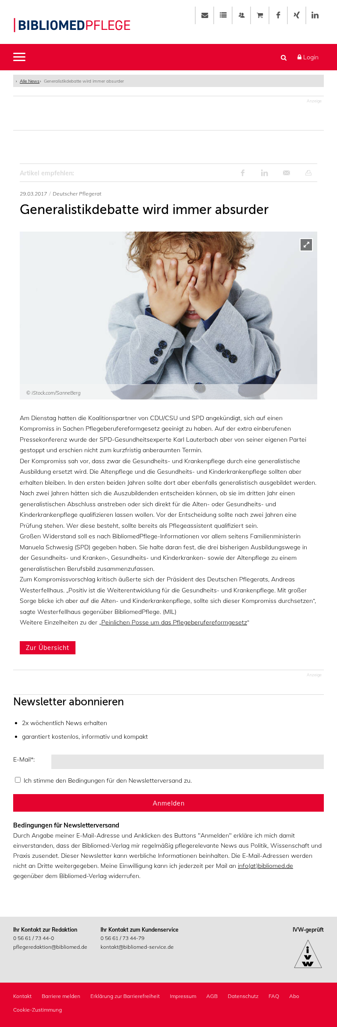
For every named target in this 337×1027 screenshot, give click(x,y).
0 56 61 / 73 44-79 (122, 938)
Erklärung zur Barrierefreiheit (125, 996)
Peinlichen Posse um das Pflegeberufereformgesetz (174, 622)
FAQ (274, 996)
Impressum (183, 996)
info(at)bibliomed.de (265, 866)
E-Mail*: (24, 759)
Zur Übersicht (47, 648)
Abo (294, 996)
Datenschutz (243, 996)
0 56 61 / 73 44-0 (33, 938)
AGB (212, 996)
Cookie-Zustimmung (37, 1009)
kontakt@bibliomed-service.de (137, 947)
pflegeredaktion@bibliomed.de (50, 947)
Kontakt (22, 996)
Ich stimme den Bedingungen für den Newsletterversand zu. (108, 780)
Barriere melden (61, 996)
